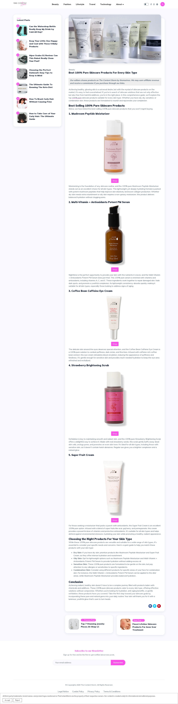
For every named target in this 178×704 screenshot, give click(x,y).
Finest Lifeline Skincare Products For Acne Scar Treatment (144, 627)
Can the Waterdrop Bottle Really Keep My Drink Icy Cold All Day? (42, 29)
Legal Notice (63, 691)
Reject (17, 700)
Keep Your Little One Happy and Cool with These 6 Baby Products (43, 44)
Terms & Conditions (111, 691)
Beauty (55, 4)
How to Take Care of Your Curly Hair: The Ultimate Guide (42, 116)
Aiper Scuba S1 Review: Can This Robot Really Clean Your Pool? (43, 58)
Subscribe (118, 662)
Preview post (89, 620)
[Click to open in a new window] (154, 4)
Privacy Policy (94, 691)
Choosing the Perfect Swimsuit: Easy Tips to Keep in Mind (40, 73)
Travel (92, 4)
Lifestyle (80, 4)
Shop (115, 181)
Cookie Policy (78, 691)
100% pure (77, 98)
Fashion (67, 4)
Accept (7, 700)
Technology (105, 4)
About (119, 4)
